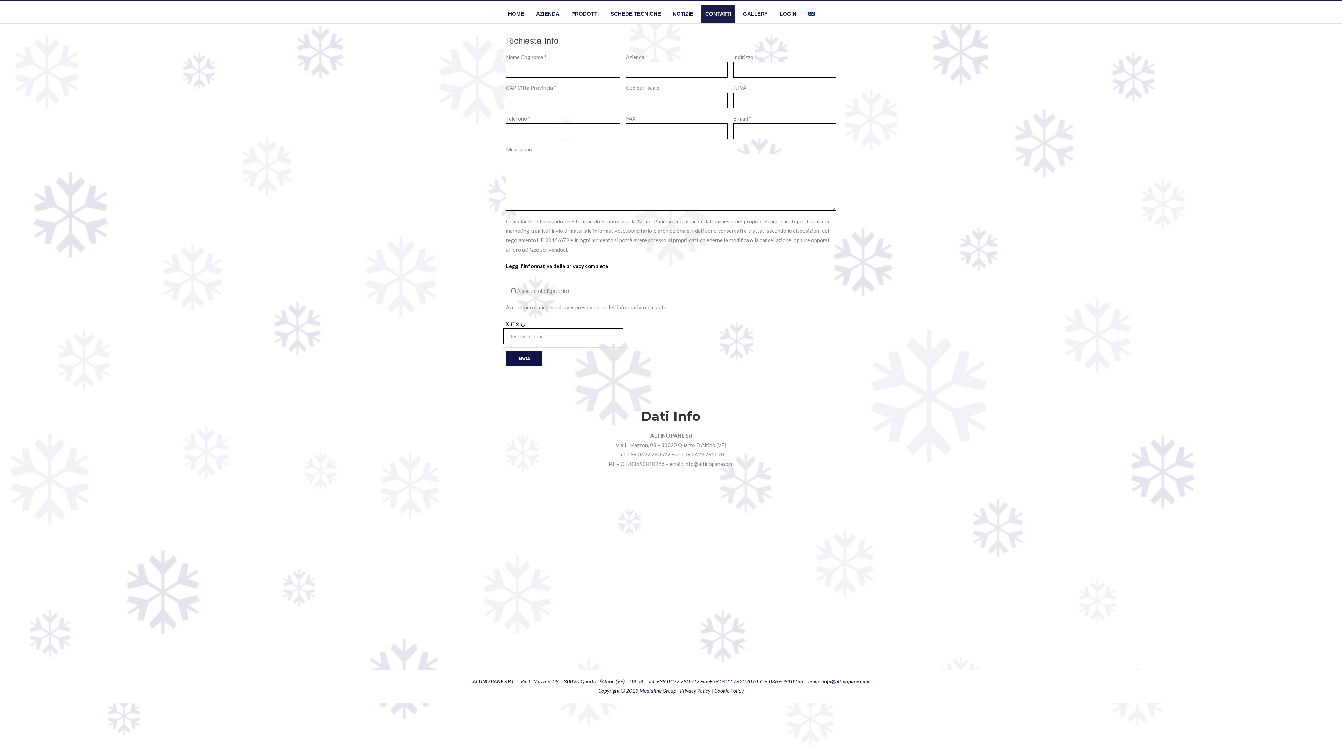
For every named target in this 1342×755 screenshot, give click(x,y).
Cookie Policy (729, 691)
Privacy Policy (695, 691)
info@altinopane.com (709, 464)
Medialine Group (658, 691)
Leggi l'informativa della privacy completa (557, 266)
